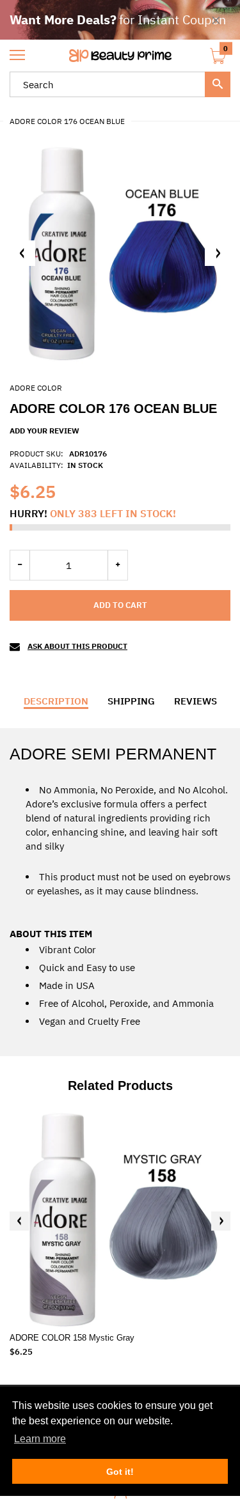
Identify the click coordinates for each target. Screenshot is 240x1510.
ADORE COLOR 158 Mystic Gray (72, 1338)
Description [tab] (56, 701)
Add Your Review (44, 430)
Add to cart (120, 605)
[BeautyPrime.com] (120, 55)
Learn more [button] (40, 1438)
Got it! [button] (120, 1472)
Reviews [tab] (195, 701)
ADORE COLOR (36, 388)
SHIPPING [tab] (131, 701)
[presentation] (19, 1221)
